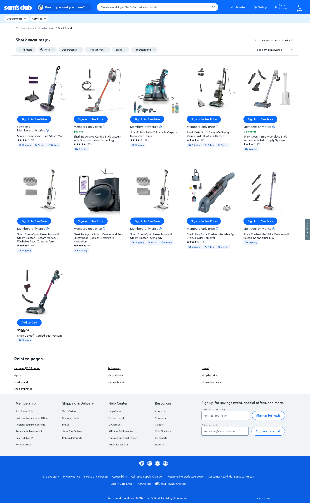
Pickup (66, 424)
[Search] (214, 7)
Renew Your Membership (29, 431)
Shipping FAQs (70, 418)
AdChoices (144, 484)
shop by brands (23, 388)
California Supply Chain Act (147, 476)
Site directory (50, 476)
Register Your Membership (30, 424)
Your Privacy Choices (173, 484)
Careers (159, 424)
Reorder (240, 7)
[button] (282, 7)
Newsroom (161, 418)
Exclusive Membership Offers (32, 418)
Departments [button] (14, 18)
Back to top (264, 498)
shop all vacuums (211, 382)
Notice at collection (96, 476)
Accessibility (119, 476)
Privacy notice (71, 476)
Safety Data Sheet (122, 484)
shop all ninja (115, 375)
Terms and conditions (121, 498)
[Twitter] (157, 463)
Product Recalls (117, 418)
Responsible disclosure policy (186, 476)
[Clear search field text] (205, 7)
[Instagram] (149, 463)
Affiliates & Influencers (121, 431)
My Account (115, 424)
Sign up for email (268, 431)
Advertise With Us (118, 444)
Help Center (115, 411)
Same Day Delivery (72, 431)
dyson (18, 375)
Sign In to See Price (34, 119)
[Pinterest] (165, 463)
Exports (159, 444)
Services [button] (37, 18)
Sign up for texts (268, 415)
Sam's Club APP (24, 438)
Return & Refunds (72, 438)
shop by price (209, 375)
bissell (205, 368)
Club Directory (163, 431)
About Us (160, 411)
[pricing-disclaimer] (292, 40)
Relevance (275, 50)
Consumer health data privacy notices (231, 476)
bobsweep (114, 368)
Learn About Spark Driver (123, 438)
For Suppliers (23, 444)
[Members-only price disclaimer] (47, 130)
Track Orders (69, 411)
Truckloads (161, 438)
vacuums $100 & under (27, 368)
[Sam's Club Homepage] (18, 7)
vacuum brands (116, 382)
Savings (262, 7)
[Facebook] (142, 463)
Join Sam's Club (24, 411)
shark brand (21, 382)
